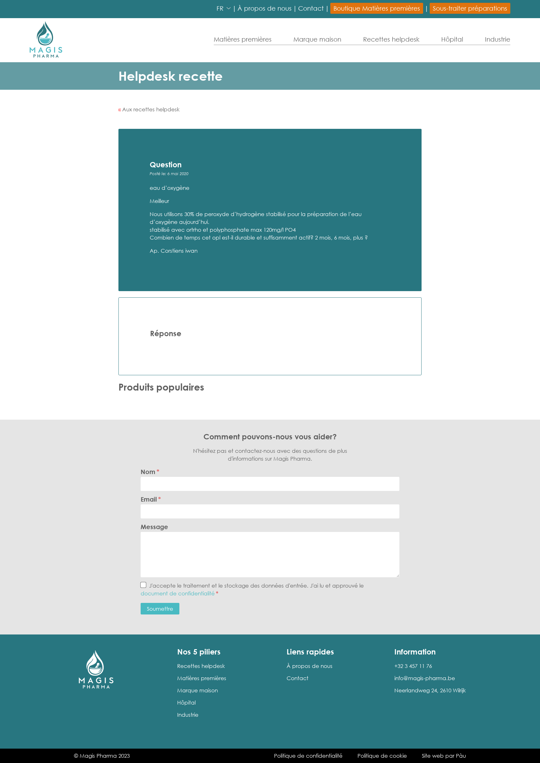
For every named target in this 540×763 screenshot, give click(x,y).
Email (149, 499)
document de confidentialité (178, 593)
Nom (148, 471)
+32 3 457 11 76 (413, 666)
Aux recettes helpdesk (151, 109)
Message (154, 526)
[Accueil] (46, 39)
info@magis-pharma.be (424, 678)
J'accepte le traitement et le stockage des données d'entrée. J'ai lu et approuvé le (252, 589)
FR (220, 8)
